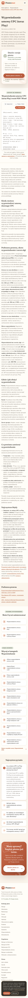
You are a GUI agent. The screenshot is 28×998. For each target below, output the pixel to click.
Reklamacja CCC (5, 947)
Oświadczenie (5, 935)
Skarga (3, 906)
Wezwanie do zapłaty (7, 922)
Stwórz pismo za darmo (13, 76)
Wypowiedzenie (14, 8)
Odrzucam (14, 993)
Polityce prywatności (19, 989)
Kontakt (3, 975)
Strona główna (5, 8)
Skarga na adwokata (6, 952)
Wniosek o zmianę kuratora (8, 955)
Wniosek (3, 917)
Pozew (3, 914)
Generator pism (5, 967)
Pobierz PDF (21, 107)
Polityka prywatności (7, 980)
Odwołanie (4, 909)
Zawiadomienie (5, 927)
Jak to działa (4, 962)
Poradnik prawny (6, 972)
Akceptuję (6, 993)
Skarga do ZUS (5, 944)
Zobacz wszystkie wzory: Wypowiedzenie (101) (12, 749)
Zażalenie (4, 929)
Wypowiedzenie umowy (8, 950)
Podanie (3, 924)
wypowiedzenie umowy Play (15, 573)
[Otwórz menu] (25, 3)
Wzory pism (4, 970)
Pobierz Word (20, 104)
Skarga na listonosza (7, 942)
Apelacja (3, 919)
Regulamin (4, 977)
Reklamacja (4, 912)
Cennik (3, 965)
